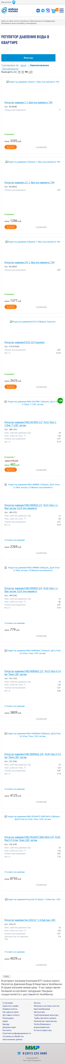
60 (22, 72)
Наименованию (38, 65)
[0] (53, 11)
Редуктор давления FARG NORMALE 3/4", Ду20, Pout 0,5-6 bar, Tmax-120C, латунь (33, 756)
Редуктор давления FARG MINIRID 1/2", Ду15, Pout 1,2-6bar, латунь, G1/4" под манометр (31, 507)
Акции (5, 1021)
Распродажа (8, 1018)
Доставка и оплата (11, 1015)
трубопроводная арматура (46, 1015)
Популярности (10, 68)
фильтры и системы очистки (46, 1006)
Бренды (6, 1024)
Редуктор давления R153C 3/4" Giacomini (25, 342)
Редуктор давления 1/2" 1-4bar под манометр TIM (29, 182)
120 (30, 72)
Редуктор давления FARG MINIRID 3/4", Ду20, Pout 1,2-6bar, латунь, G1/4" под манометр (31, 590)
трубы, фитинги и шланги (45, 1018)
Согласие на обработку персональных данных (13, 1037)
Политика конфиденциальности (17, 1033)
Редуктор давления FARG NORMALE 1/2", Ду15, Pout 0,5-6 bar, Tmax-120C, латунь (33, 673)
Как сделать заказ (11, 1012)
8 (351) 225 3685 (34, 1053)
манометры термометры (45, 1021)
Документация (9, 1027)
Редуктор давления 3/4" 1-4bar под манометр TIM (29, 262)
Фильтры (28, 58)
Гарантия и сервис (11, 1006)
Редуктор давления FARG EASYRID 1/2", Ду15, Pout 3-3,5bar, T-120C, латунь (31, 424)
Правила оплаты (10, 1009)
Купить (11, 147)
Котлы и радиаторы (43, 1030)
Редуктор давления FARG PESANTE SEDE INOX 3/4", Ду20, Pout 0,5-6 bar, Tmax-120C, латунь (33, 839)
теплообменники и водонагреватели (42, 1025)
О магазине (8, 1003)
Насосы (37, 1003)
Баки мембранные (42, 1009)
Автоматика (39, 1012)
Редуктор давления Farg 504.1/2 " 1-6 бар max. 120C (30, 920)
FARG (6, 976)
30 (19, 72)
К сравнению (41, 147)
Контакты (7, 1030)
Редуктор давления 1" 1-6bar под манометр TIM (28, 102)
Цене (23, 65)
